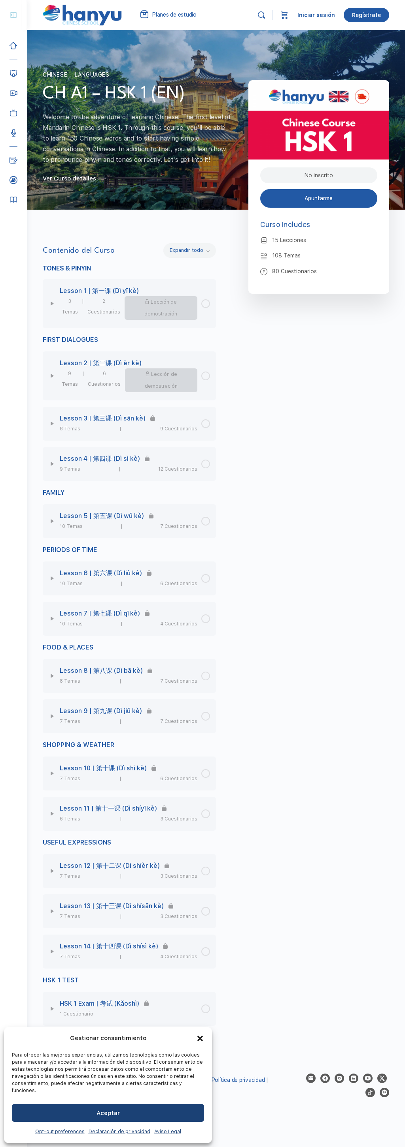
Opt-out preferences (60, 1131)
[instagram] (339, 1078)
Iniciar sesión (316, 15)
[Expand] (52, 303)
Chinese (56, 74)
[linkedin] (353, 1078)
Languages (92, 74)
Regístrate (366, 15)
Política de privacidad (238, 1080)
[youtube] (368, 1078)
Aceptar (108, 1113)
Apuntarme (319, 198)
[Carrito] (284, 15)
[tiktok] (370, 1092)
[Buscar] (261, 15)
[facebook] (325, 1078)
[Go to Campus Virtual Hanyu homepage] (82, 14)
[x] (382, 1078)
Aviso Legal (167, 1131)
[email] (311, 1078)
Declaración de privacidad (119, 1131)
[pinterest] (384, 1092)
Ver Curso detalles (70, 178)
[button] (200, 1038)
